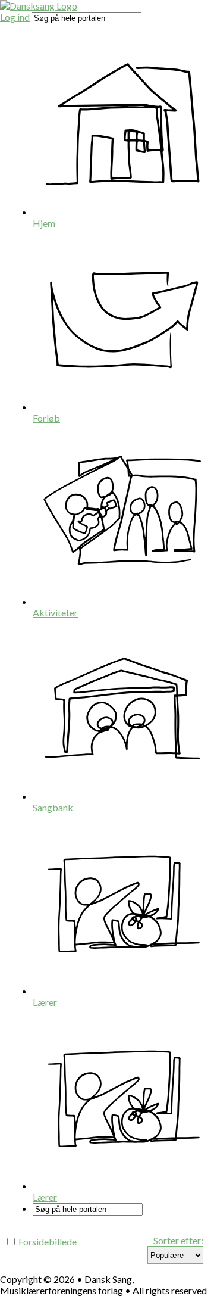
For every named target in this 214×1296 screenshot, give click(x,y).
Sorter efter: (178, 1240)
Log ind (15, 17)
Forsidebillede (47, 1241)
